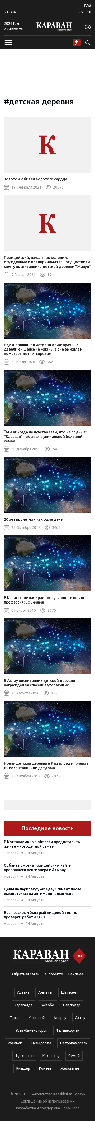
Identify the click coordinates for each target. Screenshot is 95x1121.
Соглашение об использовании (48, 1101)
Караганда (23, 1005)
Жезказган (69, 1068)
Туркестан (24, 1056)
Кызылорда (41, 1043)
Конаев (45, 1068)
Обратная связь (26, 974)
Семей (74, 1056)
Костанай (36, 1018)
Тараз (15, 1018)
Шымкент (69, 992)
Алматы (45, 992)
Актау (80, 1018)
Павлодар (71, 1005)
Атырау (60, 1018)
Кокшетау (50, 1056)
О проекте (54, 974)
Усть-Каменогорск (31, 1030)
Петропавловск (73, 1043)
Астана (23, 992)
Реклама (75, 974)
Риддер (23, 1068)
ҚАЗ (87, 5)
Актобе (47, 1005)
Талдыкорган (67, 1030)
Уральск (15, 1043)
